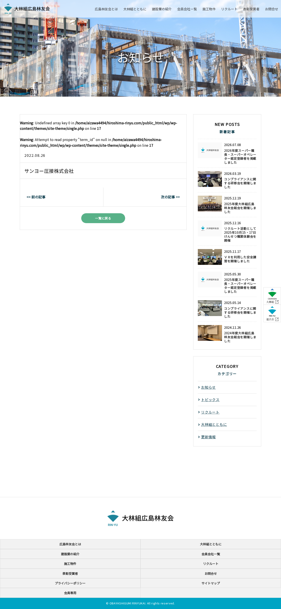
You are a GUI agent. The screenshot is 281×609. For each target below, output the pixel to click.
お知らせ (208, 387)
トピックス (210, 399)
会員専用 (70, 593)
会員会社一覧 (187, 9)
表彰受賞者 (251, 9)
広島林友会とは (106, 9)
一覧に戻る (103, 218)
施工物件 (209, 9)
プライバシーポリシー (70, 583)
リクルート (229, 9)
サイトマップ (211, 583)
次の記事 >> (170, 196)
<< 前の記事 (36, 196)
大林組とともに (134, 9)
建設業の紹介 (162, 9)
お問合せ (271, 9)
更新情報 (208, 436)
